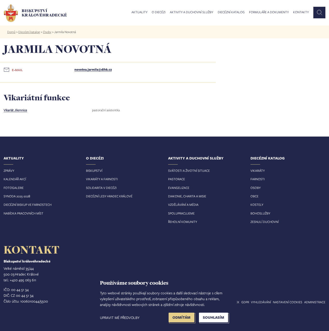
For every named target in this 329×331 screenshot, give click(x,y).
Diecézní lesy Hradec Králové (109, 196)
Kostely (256, 204)
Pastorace (176, 179)
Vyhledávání (261, 302)
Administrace (314, 302)
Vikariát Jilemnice (15, 110)
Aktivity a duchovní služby (191, 12)
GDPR (245, 302)
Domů (11, 32)
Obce (254, 196)
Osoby (47, 32)
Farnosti (257, 179)
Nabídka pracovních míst (23, 213)
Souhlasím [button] (213, 317)
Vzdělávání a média (183, 204)
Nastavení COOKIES (287, 302)
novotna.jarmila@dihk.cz (93, 69)
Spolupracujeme (181, 213)
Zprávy (9, 170)
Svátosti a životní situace (189, 170)
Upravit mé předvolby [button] (119, 317)
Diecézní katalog (231, 12)
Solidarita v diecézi (101, 188)
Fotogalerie (14, 188)
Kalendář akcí (15, 179)
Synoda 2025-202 (16, 196)
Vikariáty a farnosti (102, 179)
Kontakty (301, 12)
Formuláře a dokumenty (269, 12)
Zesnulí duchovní (264, 222)
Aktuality (139, 12)
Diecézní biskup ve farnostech (28, 204)
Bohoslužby (260, 213)
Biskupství (94, 170)
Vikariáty (257, 170)
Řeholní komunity (182, 222)
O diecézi (158, 12)
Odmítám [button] (181, 317)
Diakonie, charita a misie (187, 196)
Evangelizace (178, 188)
